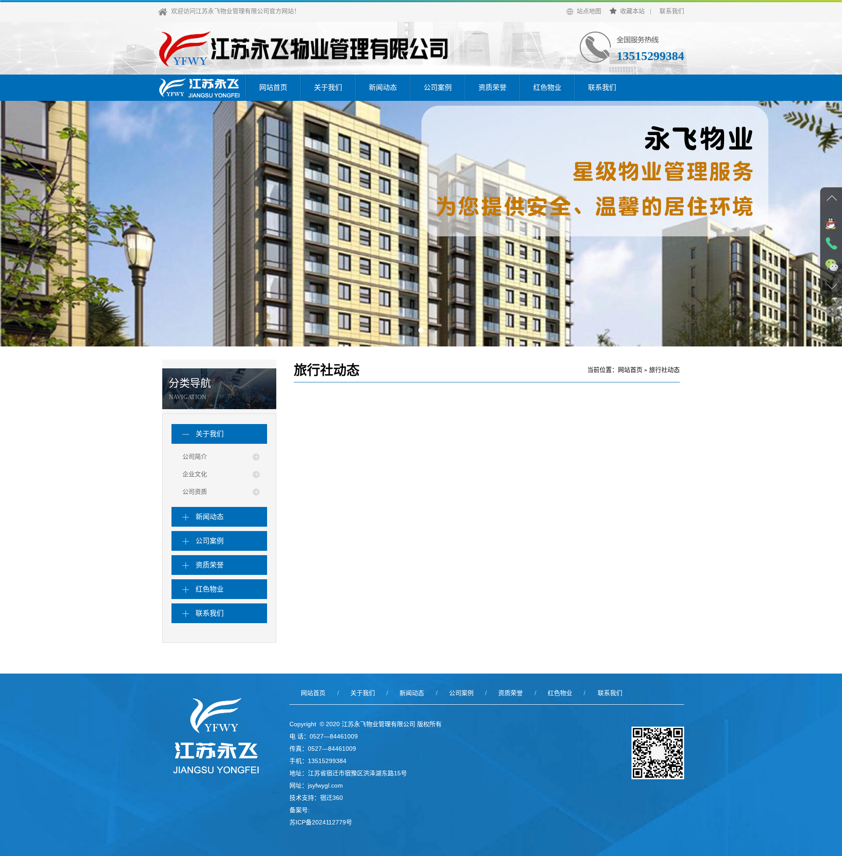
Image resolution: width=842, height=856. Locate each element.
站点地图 (587, 11)
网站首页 (273, 87)
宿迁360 (331, 797)
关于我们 (328, 87)
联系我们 (672, 11)
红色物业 (547, 87)
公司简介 (194, 456)
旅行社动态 (664, 370)
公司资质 (194, 492)
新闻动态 (383, 87)
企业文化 (194, 474)
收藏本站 (631, 11)
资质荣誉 (492, 87)
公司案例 (438, 87)
